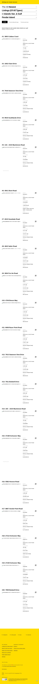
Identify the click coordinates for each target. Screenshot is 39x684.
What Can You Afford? (6, 652)
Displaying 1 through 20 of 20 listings (8, 29)
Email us (15, 646)
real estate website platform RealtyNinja (9, 666)
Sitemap (3, 656)
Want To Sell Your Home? (7, 648)
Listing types (13, 634)
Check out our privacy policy (19, 648)
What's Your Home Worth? (7, 650)
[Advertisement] (19, 178)
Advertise (15, 650)
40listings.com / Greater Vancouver (9, 2)
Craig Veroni (17, 673)
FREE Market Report (6, 654)
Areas (20, 634)
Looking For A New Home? (7, 646)
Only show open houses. (25, 22)
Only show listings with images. (14, 22)
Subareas (29, 634)
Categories (5, 634)
